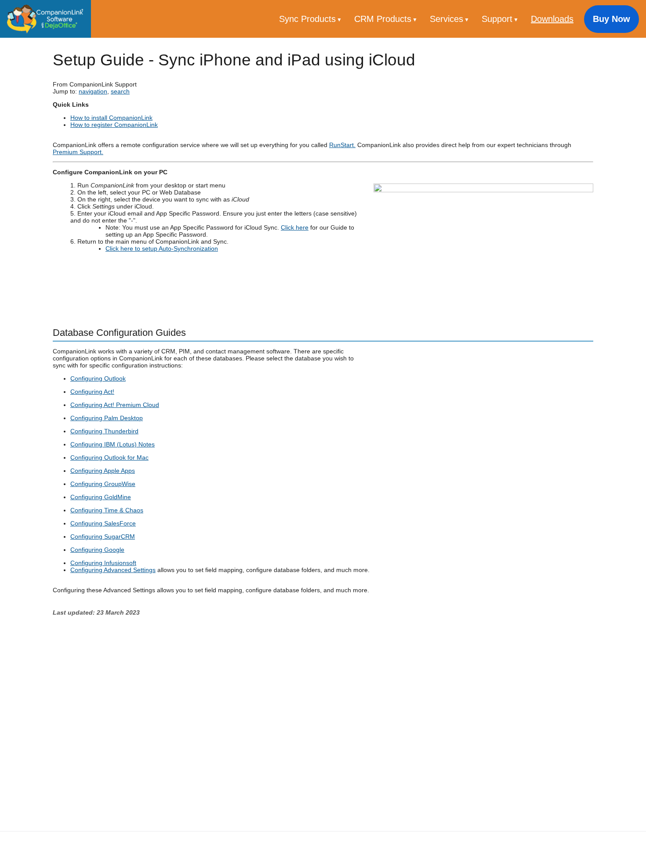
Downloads (552, 19)
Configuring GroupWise (102, 483)
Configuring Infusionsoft (103, 562)
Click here (294, 227)
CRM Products (384, 19)
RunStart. (342, 144)
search (120, 91)
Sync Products (308, 19)
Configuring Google (97, 549)
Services (448, 19)
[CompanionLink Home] (45, 19)
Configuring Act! (92, 391)
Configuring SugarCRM (102, 536)
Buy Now (611, 19)
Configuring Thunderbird (104, 431)
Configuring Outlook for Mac (109, 457)
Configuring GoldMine (100, 496)
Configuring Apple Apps (102, 470)
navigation (93, 91)
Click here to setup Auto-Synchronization (161, 248)
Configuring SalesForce (103, 523)
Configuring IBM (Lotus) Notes (112, 444)
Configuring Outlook (98, 378)
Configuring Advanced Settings (113, 569)
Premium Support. (78, 151)
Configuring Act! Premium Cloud (114, 404)
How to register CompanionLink (114, 124)
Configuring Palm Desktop (106, 417)
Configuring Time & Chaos (106, 510)
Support (498, 19)
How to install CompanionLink (111, 117)
